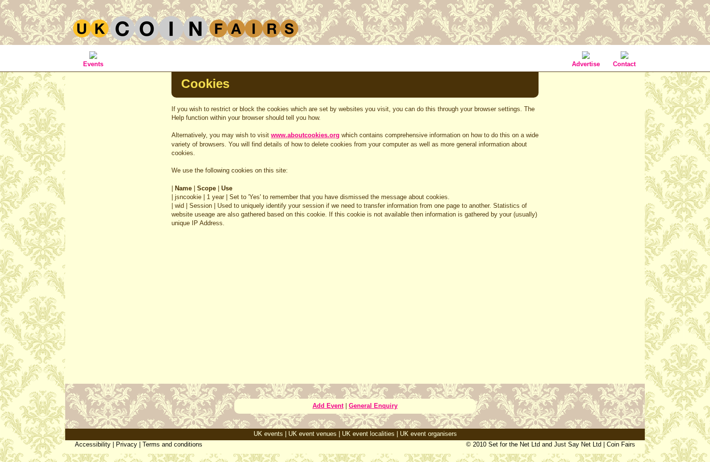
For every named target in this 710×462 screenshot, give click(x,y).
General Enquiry (373, 405)
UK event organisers (428, 433)
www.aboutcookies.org (305, 135)
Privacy (126, 444)
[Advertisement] (118, 224)
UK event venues (312, 433)
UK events (268, 433)
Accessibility (93, 444)
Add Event (327, 405)
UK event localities (368, 433)
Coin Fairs (621, 444)
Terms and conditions (172, 444)
